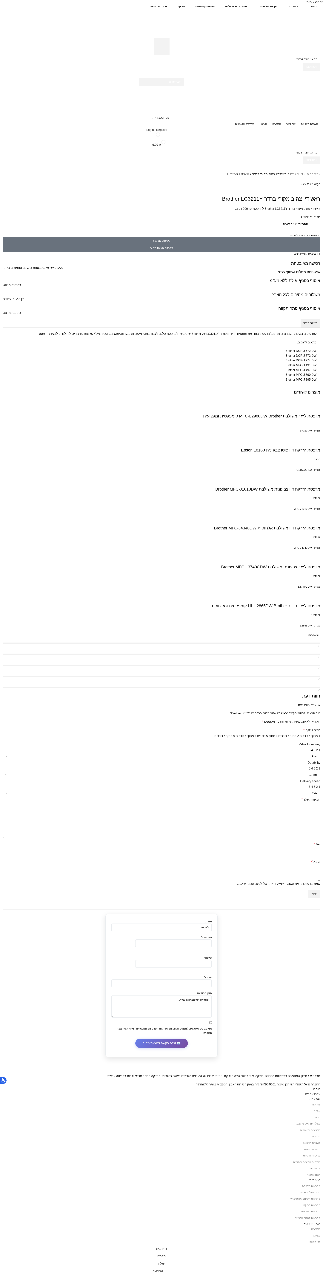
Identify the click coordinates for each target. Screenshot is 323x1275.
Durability (313, 762)
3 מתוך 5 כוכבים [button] (267, 736)
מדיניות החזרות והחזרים (306, 1162)
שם (317, 844)
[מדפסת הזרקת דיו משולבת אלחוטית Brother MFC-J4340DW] (281, 513)
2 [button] (317, 750)
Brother (315, 498)
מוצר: (208, 921)
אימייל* (207, 977)
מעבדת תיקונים (311, 1142)
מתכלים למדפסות (310, 1192)
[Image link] (260, 1071)
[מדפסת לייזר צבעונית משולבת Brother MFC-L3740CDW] (268, 552)
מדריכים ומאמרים (310, 1130)
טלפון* (208, 957)
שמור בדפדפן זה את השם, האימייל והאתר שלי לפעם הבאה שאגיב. (278, 883)
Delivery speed (310, 781)
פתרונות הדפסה (311, 1186)
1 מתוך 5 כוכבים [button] (310, 736)
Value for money (309, 744)
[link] (162, 46)
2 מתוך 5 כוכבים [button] (288, 736)
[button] (161, 74)
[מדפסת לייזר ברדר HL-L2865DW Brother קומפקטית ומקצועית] (298, 591)
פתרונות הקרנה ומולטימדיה (305, 1198)
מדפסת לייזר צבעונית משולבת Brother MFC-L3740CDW (270, 567)
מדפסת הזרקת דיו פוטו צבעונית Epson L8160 (280, 450)
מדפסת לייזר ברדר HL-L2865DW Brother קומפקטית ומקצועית (266, 605)
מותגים (316, 1136)
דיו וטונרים (296, 174)
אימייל (315, 861)
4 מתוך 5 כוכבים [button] (246, 736)
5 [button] (309, 750)
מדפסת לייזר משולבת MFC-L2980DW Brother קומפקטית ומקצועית (261, 416)
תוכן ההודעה (204, 993)
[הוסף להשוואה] (315, 408)
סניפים (316, 1117)
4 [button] (312, 750)
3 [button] (314, 750)
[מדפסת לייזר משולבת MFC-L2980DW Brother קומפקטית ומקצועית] (314, 401)
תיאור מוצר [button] (310, 323)
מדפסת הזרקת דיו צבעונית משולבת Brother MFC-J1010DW (267, 489)
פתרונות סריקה (311, 1205)
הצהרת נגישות (312, 1149)
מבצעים (315, 1229)
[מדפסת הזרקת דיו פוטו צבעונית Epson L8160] (289, 435)
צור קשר (315, 1104)
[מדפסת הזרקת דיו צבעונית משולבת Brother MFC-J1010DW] (281, 474)
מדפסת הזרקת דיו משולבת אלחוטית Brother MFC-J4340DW (267, 528)
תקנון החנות (313, 1174)
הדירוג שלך (311, 730)
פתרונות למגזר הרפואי (307, 1217)
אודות (317, 1110)
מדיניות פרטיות (311, 1155)
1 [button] (319, 750)
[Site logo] (301, 23)
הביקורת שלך (311, 799)
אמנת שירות (313, 1168)
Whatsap (175, 82)
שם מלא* (206, 937)
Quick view (305, 408)
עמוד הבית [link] (313, 174)
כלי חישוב (315, 1241)
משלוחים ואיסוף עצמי (308, 1123)
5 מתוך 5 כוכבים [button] (224, 736)
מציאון (316, 1235)
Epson (316, 459)
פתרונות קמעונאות (309, 1211)
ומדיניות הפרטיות (158, 1028)
